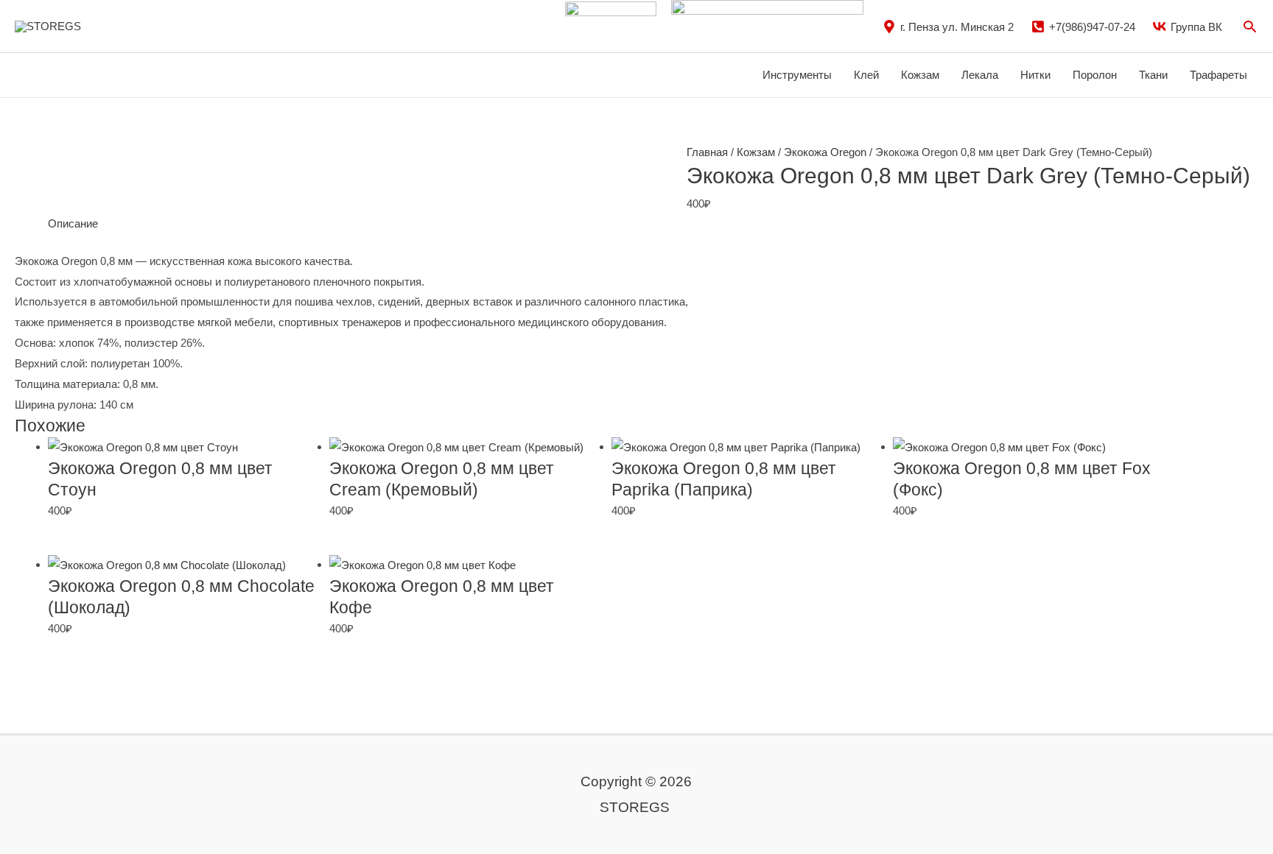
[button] (1249, 26)
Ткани (1153, 74)
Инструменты (797, 74)
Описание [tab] (73, 223)
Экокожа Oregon (825, 152)
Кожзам (920, 74)
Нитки (1035, 74)
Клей (866, 74)
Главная (707, 152)
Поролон (1095, 74)
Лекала (979, 74)
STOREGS (119, 25)
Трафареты (1218, 74)
